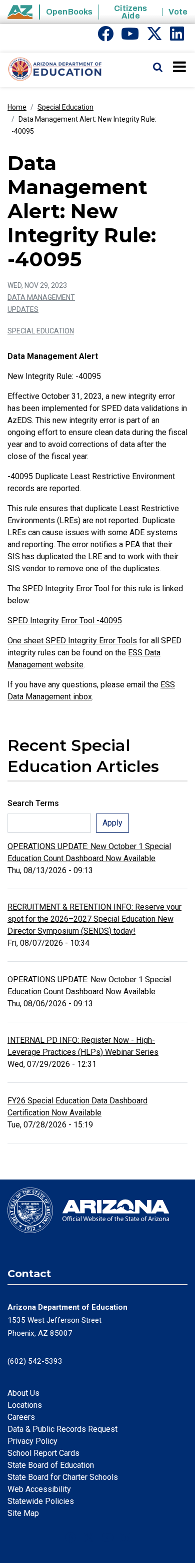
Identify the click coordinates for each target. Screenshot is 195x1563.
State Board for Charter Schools (63, 1477)
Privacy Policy (33, 1441)
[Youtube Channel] (130, 37)
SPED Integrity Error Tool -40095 (65, 620)
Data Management (41, 297)
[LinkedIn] (177, 37)
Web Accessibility (39, 1489)
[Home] (51, 70)
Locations (25, 1405)
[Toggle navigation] (180, 67)
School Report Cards (44, 1453)
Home (17, 107)
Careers (21, 1417)
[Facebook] (106, 37)
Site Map (23, 1513)
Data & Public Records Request (63, 1429)
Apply (112, 823)
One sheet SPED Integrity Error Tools (72, 640)
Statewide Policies (41, 1501)
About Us (24, 1393)
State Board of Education (51, 1465)
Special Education (66, 107)
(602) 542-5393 (35, 1361)
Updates (23, 309)
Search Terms (33, 803)
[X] (154, 37)
